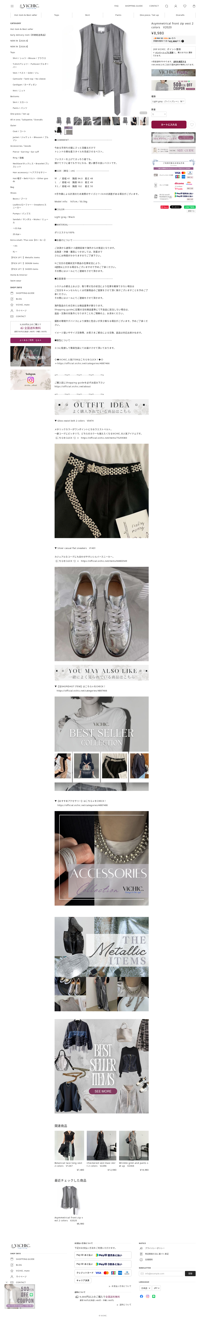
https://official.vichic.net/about (73, 386)
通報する (191, 211)
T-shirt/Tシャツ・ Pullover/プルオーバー (31, 65)
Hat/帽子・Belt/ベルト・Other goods (30, 180)
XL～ (15, 251)
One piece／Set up (149, 15)
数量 (153, 109)
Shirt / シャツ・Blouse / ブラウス (29, 58)
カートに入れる (169, 124)
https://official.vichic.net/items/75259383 (104, 437)
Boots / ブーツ (20, 198)
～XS (15, 245)
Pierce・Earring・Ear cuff (26, 151)
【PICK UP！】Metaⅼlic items (25, 257)
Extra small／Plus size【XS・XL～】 (28, 240)
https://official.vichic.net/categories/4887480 (82, 805)
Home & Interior (18, 274)
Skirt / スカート (20, 102)
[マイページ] (175, 6)
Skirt (87, 15)
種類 (153, 96)
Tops (56, 15)
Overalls (180, 15)
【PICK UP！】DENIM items (24, 263)
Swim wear (15, 280)
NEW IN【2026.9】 (19, 40)
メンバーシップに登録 (164, 52)
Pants (118, 15)
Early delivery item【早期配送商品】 (28, 34)
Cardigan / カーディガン (25, 84)
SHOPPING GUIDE (134, 6)
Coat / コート (19, 131)
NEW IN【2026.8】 (19, 46)
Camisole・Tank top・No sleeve (29, 78)
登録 (190, 1273)
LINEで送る (190, 207)
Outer (13, 125)
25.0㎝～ (17, 234)
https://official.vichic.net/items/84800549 (104, 560)
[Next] (145, 69)
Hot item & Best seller (25, 15)
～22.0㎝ (17, 228)
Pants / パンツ (20, 108)
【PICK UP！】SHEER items (24, 269)
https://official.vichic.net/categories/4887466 (83, 363)
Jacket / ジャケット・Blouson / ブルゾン (31, 139)
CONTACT (154, 6)
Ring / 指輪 (18, 157)
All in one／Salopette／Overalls (26, 119)
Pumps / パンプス (22, 213)
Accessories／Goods (20, 146)
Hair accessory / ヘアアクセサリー (30, 172)
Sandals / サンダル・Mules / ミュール (30, 221)
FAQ (116, 6)
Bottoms (14, 96)
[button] (14, 6)
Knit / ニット (19, 90)
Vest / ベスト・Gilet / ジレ (26, 72)
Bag (12, 187)
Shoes (13, 192)
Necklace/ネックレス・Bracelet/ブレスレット (31, 165)
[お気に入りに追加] (191, 124)
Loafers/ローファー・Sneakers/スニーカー (30, 206)
